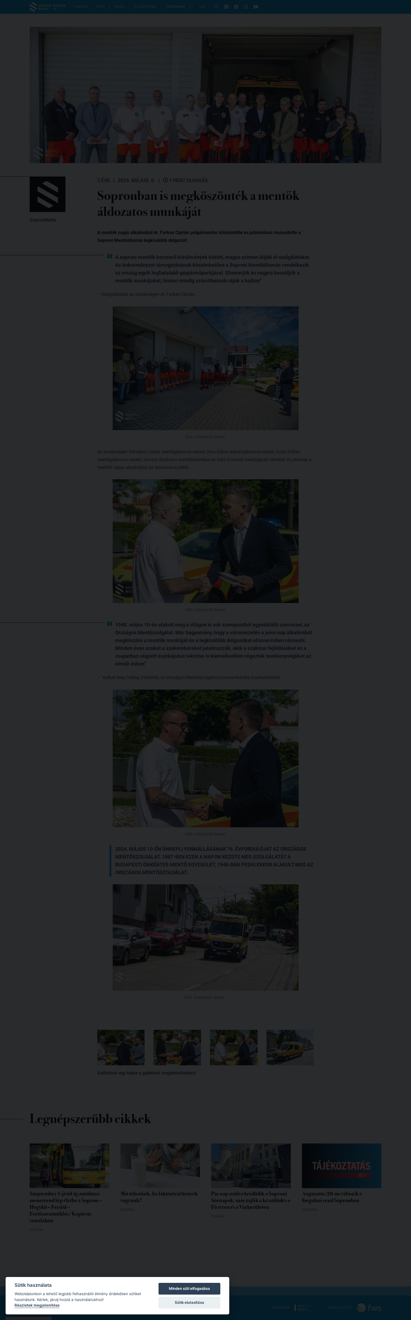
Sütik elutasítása (189, 1302)
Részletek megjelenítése (37, 1305)
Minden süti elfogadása (189, 1288)
